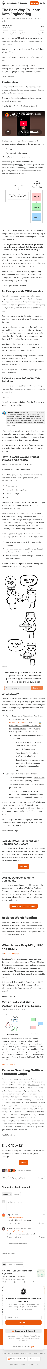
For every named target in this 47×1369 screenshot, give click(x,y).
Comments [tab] (7, 1194)
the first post (34, 1084)
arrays (13, 486)
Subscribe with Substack (25, 1331)
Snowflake (20, 745)
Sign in (42, 3)
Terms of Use (34, 1336)
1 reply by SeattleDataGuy (18, 1244)
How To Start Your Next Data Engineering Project (26, 779)
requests (8, 333)
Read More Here (8, 996)
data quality (34, 766)
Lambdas (26, 298)
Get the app (34, 1359)
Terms (29, 1353)
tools (21, 164)
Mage (37, 728)
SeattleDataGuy (7, 25)
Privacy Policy (23, 1340)
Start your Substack (17, 1359)
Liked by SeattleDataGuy (16, 1217)
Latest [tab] (10, 1265)
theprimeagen (35, 98)
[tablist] (11, 1194)
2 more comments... (9, 1254)
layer (32, 350)
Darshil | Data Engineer (18, 722)
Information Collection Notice (27, 1338)
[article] (23, 1276)
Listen (42, 26)
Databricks (31, 745)
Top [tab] (4, 1265)
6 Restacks (27, 1171)
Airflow (19, 756)
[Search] (43, 1264)
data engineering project (20, 389)
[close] (40, 1289)
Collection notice (39, 1353)
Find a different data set (26, 749)
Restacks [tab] (16, 1194)
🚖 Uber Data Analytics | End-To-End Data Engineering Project (25, 725)
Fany (8, 1214)
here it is (21, 319)
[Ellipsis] (44, 1214)
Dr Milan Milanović (12, 953)
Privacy (23, 1353)
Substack (12, 1364)
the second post (22, 1090)
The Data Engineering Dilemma (13, 1276)
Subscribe (34, 3)
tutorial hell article (14, 440)
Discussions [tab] (18, 1265)
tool (15, 542)
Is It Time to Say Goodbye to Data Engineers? (17, 1272)
